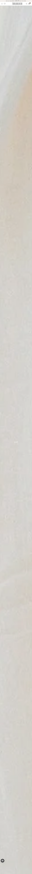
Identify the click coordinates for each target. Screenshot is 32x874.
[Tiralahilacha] (17, 3)
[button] (29, 4)
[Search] (25, 4)
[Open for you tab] (2, 860)
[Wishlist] (5, 4)
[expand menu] (2, 4)
